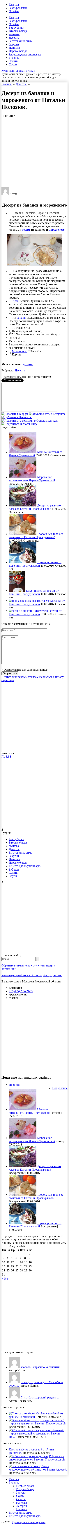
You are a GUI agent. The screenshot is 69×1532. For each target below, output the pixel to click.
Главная (14, 4)
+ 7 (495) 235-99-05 (21, 991)
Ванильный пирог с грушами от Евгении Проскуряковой (37, 1422)
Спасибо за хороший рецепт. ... (40, 1397)
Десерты (14, 37)
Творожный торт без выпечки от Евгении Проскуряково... (36, 1196)
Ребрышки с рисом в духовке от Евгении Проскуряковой (37, 1458)
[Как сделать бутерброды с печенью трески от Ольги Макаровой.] (14, 1397)
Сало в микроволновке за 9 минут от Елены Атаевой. (38, 1468)
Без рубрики (16, 27)
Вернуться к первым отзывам (19, 676)
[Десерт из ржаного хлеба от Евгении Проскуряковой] (22, 505)
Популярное (60, 1088)
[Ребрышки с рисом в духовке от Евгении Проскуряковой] (28, 1456)
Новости (14, 1084)
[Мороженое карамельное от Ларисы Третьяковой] (22, 477)
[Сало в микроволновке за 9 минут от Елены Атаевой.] (24, 1466)
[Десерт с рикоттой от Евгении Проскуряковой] (21, 610)
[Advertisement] (34, 152)
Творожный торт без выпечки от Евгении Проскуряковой (36, 535)
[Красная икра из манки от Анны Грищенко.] (14, 1367)
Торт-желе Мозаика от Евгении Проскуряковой (37, 602)
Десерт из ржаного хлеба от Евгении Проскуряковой (35, 507)
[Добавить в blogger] (15, 413)
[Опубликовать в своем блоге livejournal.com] (47, 413)
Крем (16, 301)
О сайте (14, 11)
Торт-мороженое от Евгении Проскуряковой (35, 564)
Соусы (13, 64)
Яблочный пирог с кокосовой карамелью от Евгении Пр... (36, 1433)
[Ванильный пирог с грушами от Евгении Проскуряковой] (29, 1420)
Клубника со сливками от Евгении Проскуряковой (34, 592)
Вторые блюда (18, 31)
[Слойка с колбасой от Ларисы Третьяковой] (22, 1413)
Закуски (14, 44)
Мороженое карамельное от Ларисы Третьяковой (32, 478)
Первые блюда (18, 51)
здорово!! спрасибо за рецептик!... (42, 1367)
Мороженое (19, 351)
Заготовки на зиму (20, 41)
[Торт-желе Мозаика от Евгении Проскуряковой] (22, 600)
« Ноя (5, 1278)
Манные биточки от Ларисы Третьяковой (29, 1111)
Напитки (14, 47)
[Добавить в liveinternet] (16, 417)
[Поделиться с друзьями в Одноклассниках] (29, 420)
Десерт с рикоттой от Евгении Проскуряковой (35, 612)
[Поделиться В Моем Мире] (19, 423)
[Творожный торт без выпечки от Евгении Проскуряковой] (22, 533)
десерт (26, 229)
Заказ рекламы (18, 7)
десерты (28, 364)
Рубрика (14, 57)
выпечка (14, 34)
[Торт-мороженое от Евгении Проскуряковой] (22, 562)
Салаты (13, 61)
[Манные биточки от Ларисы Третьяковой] (22, 452)
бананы (22, 317)
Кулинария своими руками (18, 70)
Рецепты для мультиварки (25, 54)
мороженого (57, 229)
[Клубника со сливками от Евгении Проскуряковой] (17, 590)
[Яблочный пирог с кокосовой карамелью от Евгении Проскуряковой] (29, 1430)
